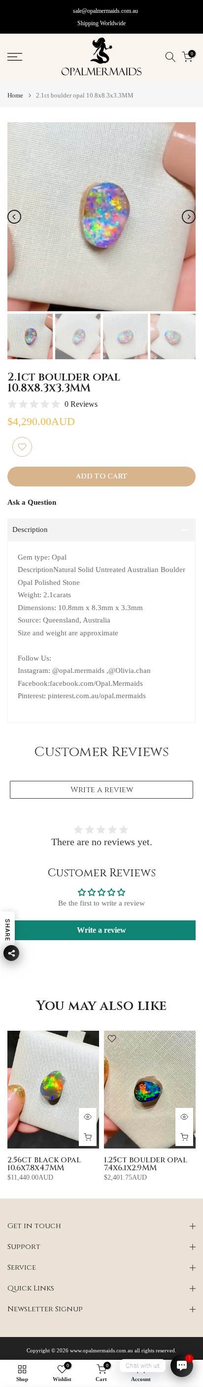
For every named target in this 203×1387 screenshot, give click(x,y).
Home (15, 95)
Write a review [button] (101, 930)
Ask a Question (31, 502)
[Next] (189, 217)
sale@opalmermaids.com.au (105, 10)
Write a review (101, 789)
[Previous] (14, 217)
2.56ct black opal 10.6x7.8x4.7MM (44, 1163)
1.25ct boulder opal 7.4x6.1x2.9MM (145, 1163)
